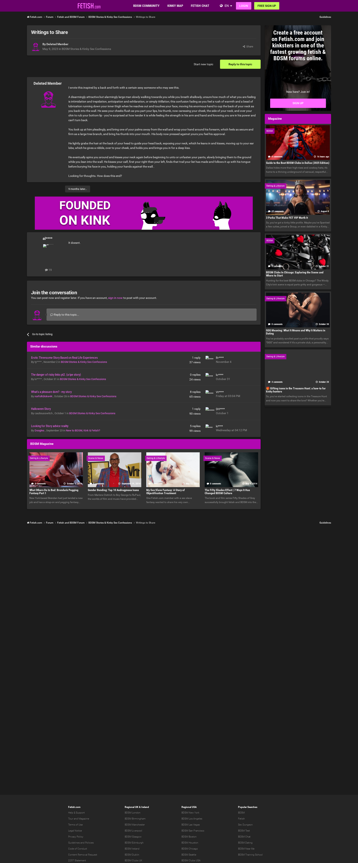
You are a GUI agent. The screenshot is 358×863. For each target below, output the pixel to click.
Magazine (84, 818)
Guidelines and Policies (81, 842)
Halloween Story (41, 409)
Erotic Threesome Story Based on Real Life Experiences (64, 358)
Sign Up (298, 103)
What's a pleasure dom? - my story (51, 392)
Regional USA (189, 807)
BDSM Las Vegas (190, 824)
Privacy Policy (75, 836)
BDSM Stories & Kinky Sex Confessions (86, 49)
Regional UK (131, 807)
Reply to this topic (240, 64)
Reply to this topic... (66, 314)
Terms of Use (75, 824)
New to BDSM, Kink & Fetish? (83, 430)
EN (227, 6)
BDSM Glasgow (133, 836)
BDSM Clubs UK (133, 860)
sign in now (115, 297)
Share (249, 46)
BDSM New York (190, 812)
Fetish (241, 818)
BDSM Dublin (132, 854)
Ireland (145, 807)
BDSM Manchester (135, 824)
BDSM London (132, 812)
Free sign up (267, 5)
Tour (70, 818)
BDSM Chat (244, 836)
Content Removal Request (82, 854)
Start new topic (203, 64)
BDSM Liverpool (133, 830)
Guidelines (325, 17)
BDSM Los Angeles (191, 818)
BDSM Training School (250, 854)
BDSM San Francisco (192, 830)
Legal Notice (75, 830)
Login (243, 5)
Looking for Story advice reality (49, 426)
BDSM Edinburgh (134, 842)
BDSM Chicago (189, 848)
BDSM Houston (189, 842)
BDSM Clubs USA (191, 860)
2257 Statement (77, 860)
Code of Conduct (77, 848)
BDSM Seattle (188, 854)
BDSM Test (244, 830)
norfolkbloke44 (44, 396)
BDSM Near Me (246, 848)
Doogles (40, 430)
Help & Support (76, 812)
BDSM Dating (245, 842)
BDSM (241, 812)
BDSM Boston (189, 836)
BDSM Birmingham (135, 818)
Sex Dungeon (245, 824)
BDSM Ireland (132, 848)
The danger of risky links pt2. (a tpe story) (56, 375)
